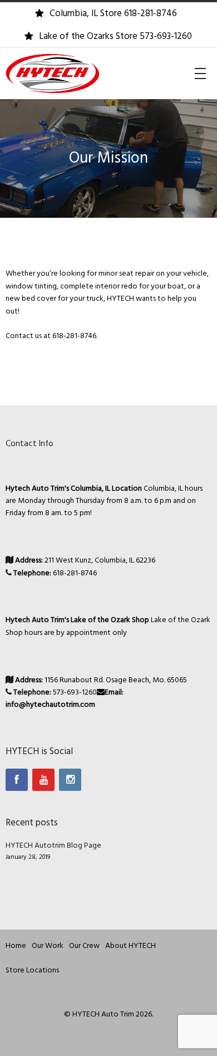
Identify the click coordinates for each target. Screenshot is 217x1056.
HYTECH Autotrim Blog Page (53, 845)
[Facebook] (17, 780)
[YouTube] (43, 780)
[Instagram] (70, 780)
